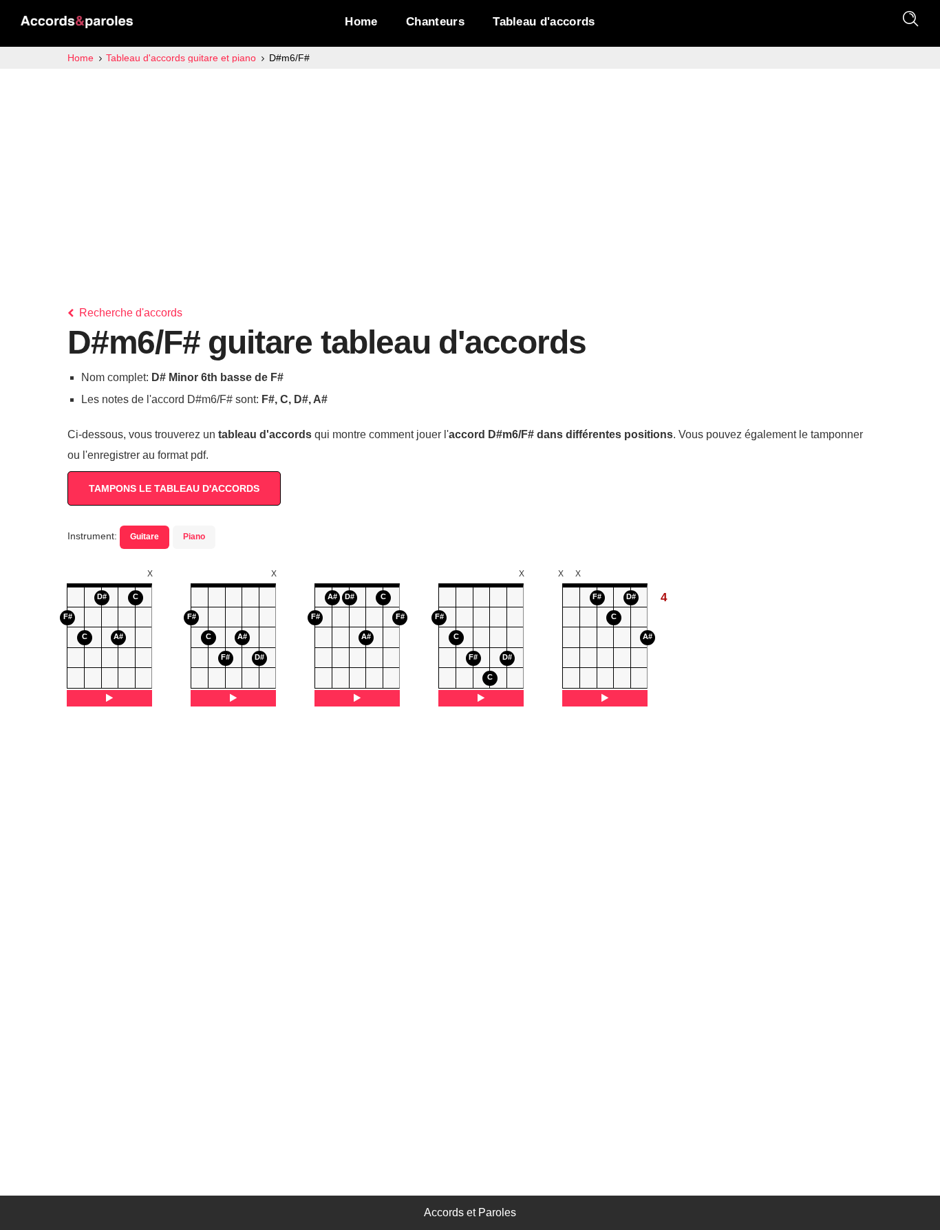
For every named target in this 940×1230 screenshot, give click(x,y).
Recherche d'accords (129, 313)
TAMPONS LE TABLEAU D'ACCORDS (174, 488)
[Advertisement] (470, 172)
